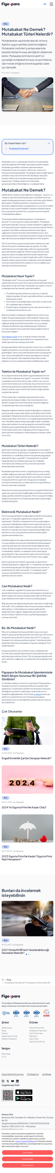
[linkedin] (17, 1081)
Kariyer (5, 1033)
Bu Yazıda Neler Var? (15, 143)
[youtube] (12, 1081)
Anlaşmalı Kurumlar (9, 1036)
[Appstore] (23, 1092)
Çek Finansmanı (36, 1033)
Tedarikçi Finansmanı (38, 1030)
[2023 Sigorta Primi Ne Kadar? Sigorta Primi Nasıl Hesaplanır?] (27, 828)
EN (45, 4)
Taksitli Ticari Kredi (37, 1041)
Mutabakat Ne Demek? (19, 148)
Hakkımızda (7, 1028)
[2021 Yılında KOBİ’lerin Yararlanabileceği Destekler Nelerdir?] (27, 918)
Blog (5, 24)
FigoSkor (33, 1036)
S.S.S (4, 1057)
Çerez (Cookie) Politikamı (25, 1141)
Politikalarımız (33, 1074)
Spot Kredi (33, 1039)
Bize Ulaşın (6, 1054)
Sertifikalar (46, 1074)
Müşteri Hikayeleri (9, 1039)
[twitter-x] (7, 1081)
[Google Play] (23, 1098)
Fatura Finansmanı (36, 1028)
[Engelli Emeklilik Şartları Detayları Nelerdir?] (27, 730)
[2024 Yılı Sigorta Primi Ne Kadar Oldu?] (27, 779)
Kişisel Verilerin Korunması (13, 1074)
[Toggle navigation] (51, 4)
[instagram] (3, 1081)
